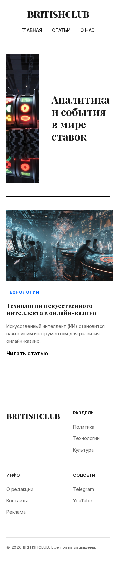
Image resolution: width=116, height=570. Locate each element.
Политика (83, 427)
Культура (83, 450)
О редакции (19, 489)
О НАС (87, 30)
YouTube (82, 500)
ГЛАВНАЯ (31, 30)
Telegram (83, 489)
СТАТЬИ (61, 30)
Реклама (16, 512)
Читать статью (27, 353)
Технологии (86, 438)
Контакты (17, 500)
